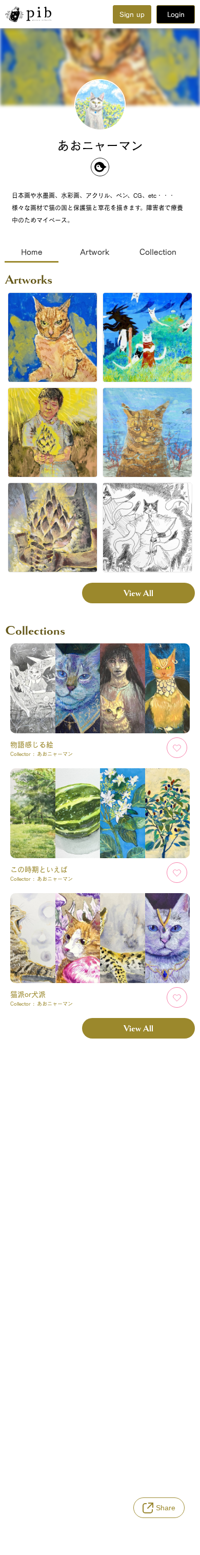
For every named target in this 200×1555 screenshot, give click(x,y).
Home (32, 252)
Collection (157, 252)
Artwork (94, 252)
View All (138, 593)
